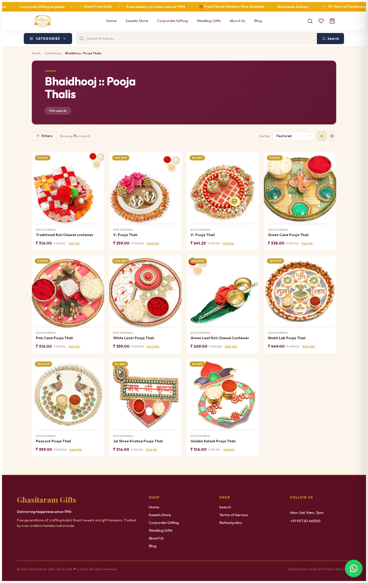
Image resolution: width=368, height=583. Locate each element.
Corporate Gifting (172, 20)
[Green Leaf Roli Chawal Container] (223, 291)
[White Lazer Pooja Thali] (145, 291)
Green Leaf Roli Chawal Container (220, 338)
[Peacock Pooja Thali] (68, 394)
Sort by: (264, 136)
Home (111, 20)
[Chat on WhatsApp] (353, 568)
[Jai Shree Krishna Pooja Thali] (145, 394)
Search (225, 507)
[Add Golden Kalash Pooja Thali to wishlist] (252, 364)
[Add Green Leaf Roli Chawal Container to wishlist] (252, 261)
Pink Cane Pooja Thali (54, 338)
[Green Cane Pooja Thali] (300, 188)
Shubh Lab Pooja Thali (287, 338)
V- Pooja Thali (125, 235)
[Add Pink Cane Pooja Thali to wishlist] (97, 261)
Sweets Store (137, 20)
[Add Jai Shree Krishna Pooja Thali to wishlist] (174, 364)
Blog (258, 20)
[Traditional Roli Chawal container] (68, 188)
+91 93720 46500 (305, 520)
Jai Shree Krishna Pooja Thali (138, 441)
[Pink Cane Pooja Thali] (68, 291)
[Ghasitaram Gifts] (42, 21)
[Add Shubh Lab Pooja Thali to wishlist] (329, 261)
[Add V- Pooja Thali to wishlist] (174, 158)
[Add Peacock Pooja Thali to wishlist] (97, 364)
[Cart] (332, 21)
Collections (53, 53)
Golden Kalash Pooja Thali (213, 441)
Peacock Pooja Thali (53, 441)
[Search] (310, 21)
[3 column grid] (331, 135)
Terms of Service (233, 514)
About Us (237, 20)
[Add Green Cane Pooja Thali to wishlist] (329, 158)
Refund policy (230, 522)
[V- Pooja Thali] (145, 188)
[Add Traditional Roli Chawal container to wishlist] (97, 158)
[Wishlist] (321, 21)
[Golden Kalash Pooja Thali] (223, 394)
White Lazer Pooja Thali (133, 338)
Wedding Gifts (209, 20)
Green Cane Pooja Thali (288, 235)
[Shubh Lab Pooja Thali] (300, 291)
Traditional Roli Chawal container (64, 235)
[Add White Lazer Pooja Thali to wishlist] (174, 261)
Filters (47, 136)
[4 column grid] (321, 135)
